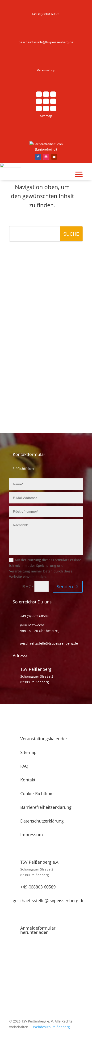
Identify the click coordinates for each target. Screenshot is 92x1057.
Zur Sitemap (49, 280)
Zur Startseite (49, 256)
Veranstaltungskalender (43, 738)
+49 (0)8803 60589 (38, 887)
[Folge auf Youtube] (54, 157)
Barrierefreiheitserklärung (45, 807)
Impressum (31, 834)
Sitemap (28, 752)
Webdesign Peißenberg (51, 1027)
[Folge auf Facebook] (38, 157)
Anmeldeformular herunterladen (37, 930)
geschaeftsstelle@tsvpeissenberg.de (48, 900)
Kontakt (27, 780)
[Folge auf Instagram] (46, 157)
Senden (65, 586)
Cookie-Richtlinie (37, 793)
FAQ (24, 766)
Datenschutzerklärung (42, 821)
